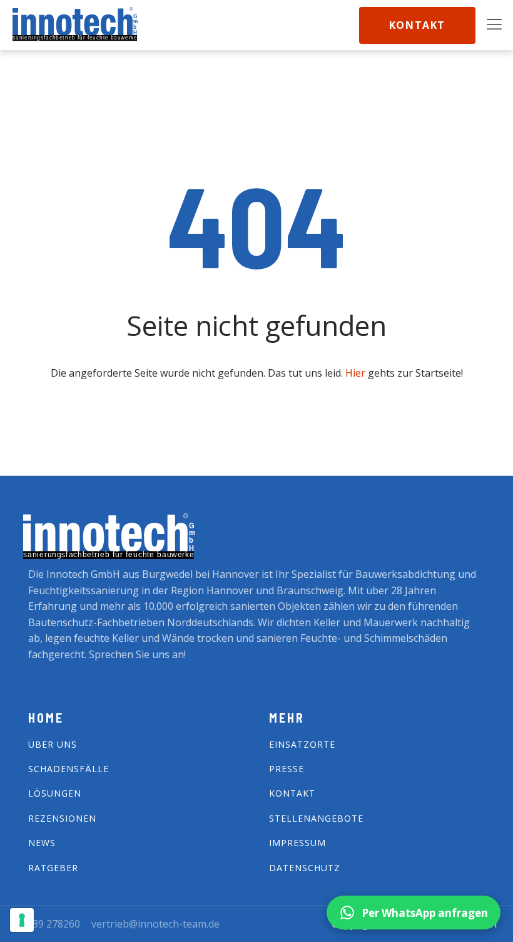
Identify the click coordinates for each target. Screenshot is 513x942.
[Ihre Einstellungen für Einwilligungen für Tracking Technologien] (22, 920)
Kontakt (417, 25)
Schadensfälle (68, 768)
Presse (286, 768)
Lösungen (54, 793)
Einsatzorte (302, 744)
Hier (356, 373)
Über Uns (52, 744)
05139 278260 (48, 924)
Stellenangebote (316, 818)
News (42, 842)
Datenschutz (304, 867)
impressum (297, 842)
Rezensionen (62, 818)
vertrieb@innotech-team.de (155, 924)
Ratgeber (53, 867)
